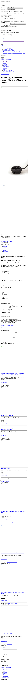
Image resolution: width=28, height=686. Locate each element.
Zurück (5, 74)
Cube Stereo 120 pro (5, 468)
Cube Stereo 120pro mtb (6, 429)
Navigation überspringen (6, 45)
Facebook (5, 246)
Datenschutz (3, 27)
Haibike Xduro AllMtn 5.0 (7, 415)
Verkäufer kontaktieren (6, 241)
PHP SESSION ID (6, 16)
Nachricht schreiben (5, 330)
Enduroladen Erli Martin (12, 603)
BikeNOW (9, 644)
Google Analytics (6, 25)
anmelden (10, 332)
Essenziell (4, 7)
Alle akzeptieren (13, 26)
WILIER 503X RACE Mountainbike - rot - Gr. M (12, 553)
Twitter (4, 247)
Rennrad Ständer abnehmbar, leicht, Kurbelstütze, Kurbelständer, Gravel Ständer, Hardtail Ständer (12, 374)
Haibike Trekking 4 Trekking (7, 633)
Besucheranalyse (5, 23)
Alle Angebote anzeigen (8, 325)
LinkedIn (5, 249)
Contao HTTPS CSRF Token (8, 9)
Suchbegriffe (3, 55)
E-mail (4, 250)
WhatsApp (5, 251)
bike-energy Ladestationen (12, 522)
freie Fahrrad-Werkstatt (12, 562)
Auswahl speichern (4, 26)
